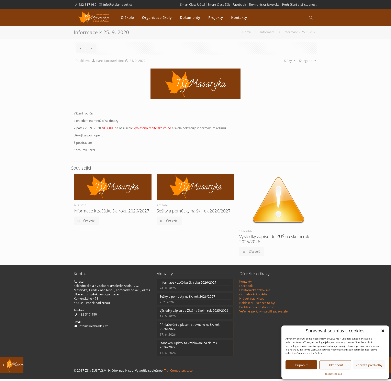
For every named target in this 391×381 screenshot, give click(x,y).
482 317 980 (87, 4)
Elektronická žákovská (264, 4)
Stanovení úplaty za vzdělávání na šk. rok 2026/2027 (188, 345)
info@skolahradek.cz (117, 4)
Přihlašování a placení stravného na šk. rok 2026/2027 (190, 326)
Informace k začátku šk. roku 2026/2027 (111, 211)
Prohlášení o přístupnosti (299, 4)
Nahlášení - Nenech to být (257, 303)
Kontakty (245, 281)
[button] (383, 331)
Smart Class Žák (219, 4)
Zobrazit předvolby (369, 365)
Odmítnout (335, 365)
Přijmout (301, 365)
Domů (246, 32)
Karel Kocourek (107, 61)
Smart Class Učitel (192, 4)
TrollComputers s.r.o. (178, 370)
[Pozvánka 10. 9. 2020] (11, 365)
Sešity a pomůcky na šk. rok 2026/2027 (194, 211)
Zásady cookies (333, 374)
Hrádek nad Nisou (252, 298)
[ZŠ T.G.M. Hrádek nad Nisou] (94, 17)
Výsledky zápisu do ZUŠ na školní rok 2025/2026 (274, 239)
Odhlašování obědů (253, 294)
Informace (267, 32)
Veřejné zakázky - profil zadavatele (263, 311)
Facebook (239, 4)
